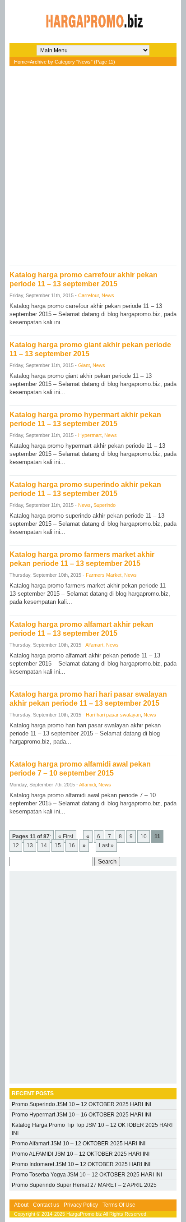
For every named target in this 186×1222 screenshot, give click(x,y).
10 (143, 836)
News (108, 295)
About (21, 1205)
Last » (106, 845)
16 (72, 845)
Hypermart (90, 435)
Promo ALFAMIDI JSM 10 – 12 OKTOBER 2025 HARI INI (80, 1154)
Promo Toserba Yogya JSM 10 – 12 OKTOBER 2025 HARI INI (87, 1174)
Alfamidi (87, 784)
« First (65, 836)
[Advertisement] (93, 164)
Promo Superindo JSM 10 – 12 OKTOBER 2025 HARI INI (81, 1104)
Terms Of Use (118, 1205)
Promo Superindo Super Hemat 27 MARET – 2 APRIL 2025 (84, 1185)
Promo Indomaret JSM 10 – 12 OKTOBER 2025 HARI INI (81, 1164)
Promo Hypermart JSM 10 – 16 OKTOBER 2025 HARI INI (81, 1115)
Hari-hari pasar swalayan (113, 714)
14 (44, 845)
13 (30, 845)
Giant (84, 365)
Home (20, 61)
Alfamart (94, 645)
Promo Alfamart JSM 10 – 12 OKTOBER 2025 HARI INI (78, 1143)
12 (16, 845)
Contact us (46, 1205)
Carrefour (88, 295)
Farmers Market (103, 575)
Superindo (104, 505)
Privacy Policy (81, 1205)
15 (58, 845)
